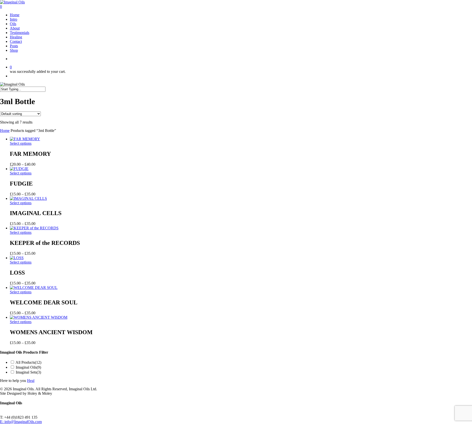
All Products (28, 362)
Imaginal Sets (28, 372)
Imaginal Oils (28, 367)
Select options (20, 143)
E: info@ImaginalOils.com (21, 422)
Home (5, 130)
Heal (30, 380)
